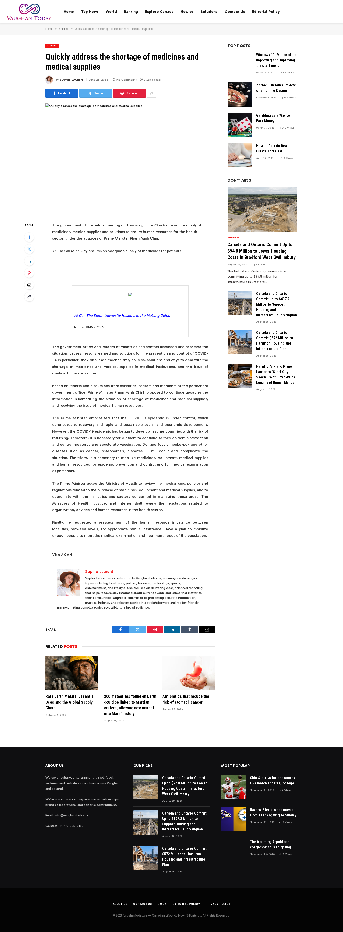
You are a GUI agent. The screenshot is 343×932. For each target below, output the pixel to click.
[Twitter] (29, 249)
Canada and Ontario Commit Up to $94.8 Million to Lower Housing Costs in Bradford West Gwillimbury (262, 251)
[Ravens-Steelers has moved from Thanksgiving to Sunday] (233, 819)
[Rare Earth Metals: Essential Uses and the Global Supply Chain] (72, 673)
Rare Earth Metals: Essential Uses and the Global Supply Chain (70, 702)
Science (52, 46)
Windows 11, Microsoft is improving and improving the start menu (276, 60)
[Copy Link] (29, 296)
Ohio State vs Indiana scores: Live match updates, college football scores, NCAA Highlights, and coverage (273, 781)
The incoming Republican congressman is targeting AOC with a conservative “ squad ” (270, 845)
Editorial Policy (266, 11)
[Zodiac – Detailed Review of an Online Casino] (240, 94)
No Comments (126, 79)
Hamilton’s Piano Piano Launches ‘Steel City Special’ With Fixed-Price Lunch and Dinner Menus (275, 374)
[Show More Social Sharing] (151, 93)
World (111, 11)
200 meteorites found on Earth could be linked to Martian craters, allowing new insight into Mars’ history (130, 705)
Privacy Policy (218, 904)
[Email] (29, 284)
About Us (120, 904)
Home (69, 11)
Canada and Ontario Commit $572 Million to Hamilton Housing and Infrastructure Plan (274, 340)
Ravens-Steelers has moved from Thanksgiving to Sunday (273, 812)
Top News (90, 11)
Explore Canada (159, 11)
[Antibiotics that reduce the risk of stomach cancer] (188, 673)
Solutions (208, 11)
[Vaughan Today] (29, 11)
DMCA (162, 904)
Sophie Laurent (72, 79)
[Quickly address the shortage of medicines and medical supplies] (130, 158)
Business (233, 237)
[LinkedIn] (29, 261)
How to (187, 11)
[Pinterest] (29, 273)
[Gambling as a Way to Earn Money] (240, 125)
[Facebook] (29, 237)
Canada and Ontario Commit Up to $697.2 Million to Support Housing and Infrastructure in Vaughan (276, 304)
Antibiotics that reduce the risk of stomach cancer (185, 699)
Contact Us (235, 11)
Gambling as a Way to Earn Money (273, 118)
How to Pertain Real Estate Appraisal (272, 148)
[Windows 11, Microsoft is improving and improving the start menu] (240, 64)
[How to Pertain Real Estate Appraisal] (240, 155)
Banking (131, 11)
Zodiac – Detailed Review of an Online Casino (276, 88)
